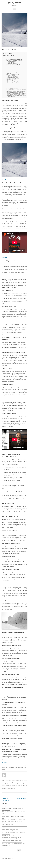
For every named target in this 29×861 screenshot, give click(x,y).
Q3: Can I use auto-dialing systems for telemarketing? (15, 92)
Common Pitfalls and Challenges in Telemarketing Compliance (15, 73)
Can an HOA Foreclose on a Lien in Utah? (10, 814)
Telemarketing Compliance (8, 55)
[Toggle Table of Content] (24, 54)
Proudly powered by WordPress (7, 858)
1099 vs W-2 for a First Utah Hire (8, 835)
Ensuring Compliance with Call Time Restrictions (14, 82)
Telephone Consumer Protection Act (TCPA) (14, 64)
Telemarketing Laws (22, 798)
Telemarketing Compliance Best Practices (13, 74)
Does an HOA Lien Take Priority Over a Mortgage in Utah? (13, 819)
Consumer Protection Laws (12, 61)
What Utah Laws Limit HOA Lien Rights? (9, 806)
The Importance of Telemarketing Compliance (14, 59)
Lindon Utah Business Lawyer (7, 824)
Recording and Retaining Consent (13, 77)
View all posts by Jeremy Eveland (9, 788)
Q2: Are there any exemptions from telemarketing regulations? (17, 91)
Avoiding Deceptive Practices (12, 79)
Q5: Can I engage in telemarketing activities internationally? (16, 94)
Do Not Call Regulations (11, 62)
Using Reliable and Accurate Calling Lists (13, 78)
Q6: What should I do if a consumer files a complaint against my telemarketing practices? (17, 96)
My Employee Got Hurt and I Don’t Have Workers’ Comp (13, 830)
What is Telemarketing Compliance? (12, 58)
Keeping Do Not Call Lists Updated (13, 76)
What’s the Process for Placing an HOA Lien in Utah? (12, 821)
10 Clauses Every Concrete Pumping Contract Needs (12, 842)
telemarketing (11, 767)
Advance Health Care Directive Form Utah (10, 829)
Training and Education (11, 67)
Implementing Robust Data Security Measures (14, 81)
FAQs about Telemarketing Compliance (13, 88)
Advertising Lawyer (5, 822)
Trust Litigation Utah (6, 845)
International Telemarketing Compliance (13, 83)
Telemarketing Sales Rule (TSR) (12, 63)
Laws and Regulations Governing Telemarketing (14, 60)
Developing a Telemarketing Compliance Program (15, 66)
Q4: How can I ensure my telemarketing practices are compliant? (17, 93)
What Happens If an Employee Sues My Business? (11, 837)
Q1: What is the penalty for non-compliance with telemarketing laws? (16, 90)
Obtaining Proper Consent (11, 75)
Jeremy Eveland (14, 3)
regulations (6, 767)
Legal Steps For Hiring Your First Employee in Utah (12, 838)
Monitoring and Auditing (11, 68)
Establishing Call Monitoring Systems (13, 80)
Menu (14, 8)
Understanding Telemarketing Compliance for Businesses (16, 65)
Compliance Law (15, 765)
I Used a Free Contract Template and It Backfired (11, 840)
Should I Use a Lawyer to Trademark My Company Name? (13, 843)
